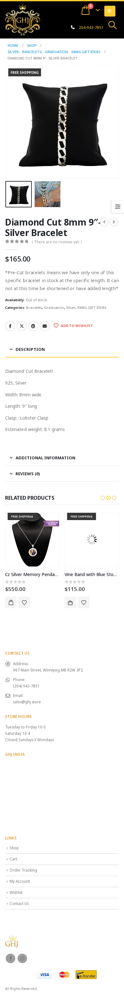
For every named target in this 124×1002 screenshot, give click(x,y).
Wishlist (16, 892)
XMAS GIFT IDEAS (91, 307)
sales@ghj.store (27, 701)
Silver (70, 307)
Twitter (22, 326)
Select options (11, 602)
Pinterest (33, 326)
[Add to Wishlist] (24, 602)
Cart (13, 858)
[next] (113, 222)
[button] (113, 25)
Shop (14, 847)
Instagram (22, 958)
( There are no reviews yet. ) (57, 242)
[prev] (104, 222)
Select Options (70, 602)
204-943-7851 (91, 27)
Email (45, 326)
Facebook (10, 326)
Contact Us (19, 903)
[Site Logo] (22, 19)
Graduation (54, 307)
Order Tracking (23, 870)
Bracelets (34, 307)
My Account (20, 881)
